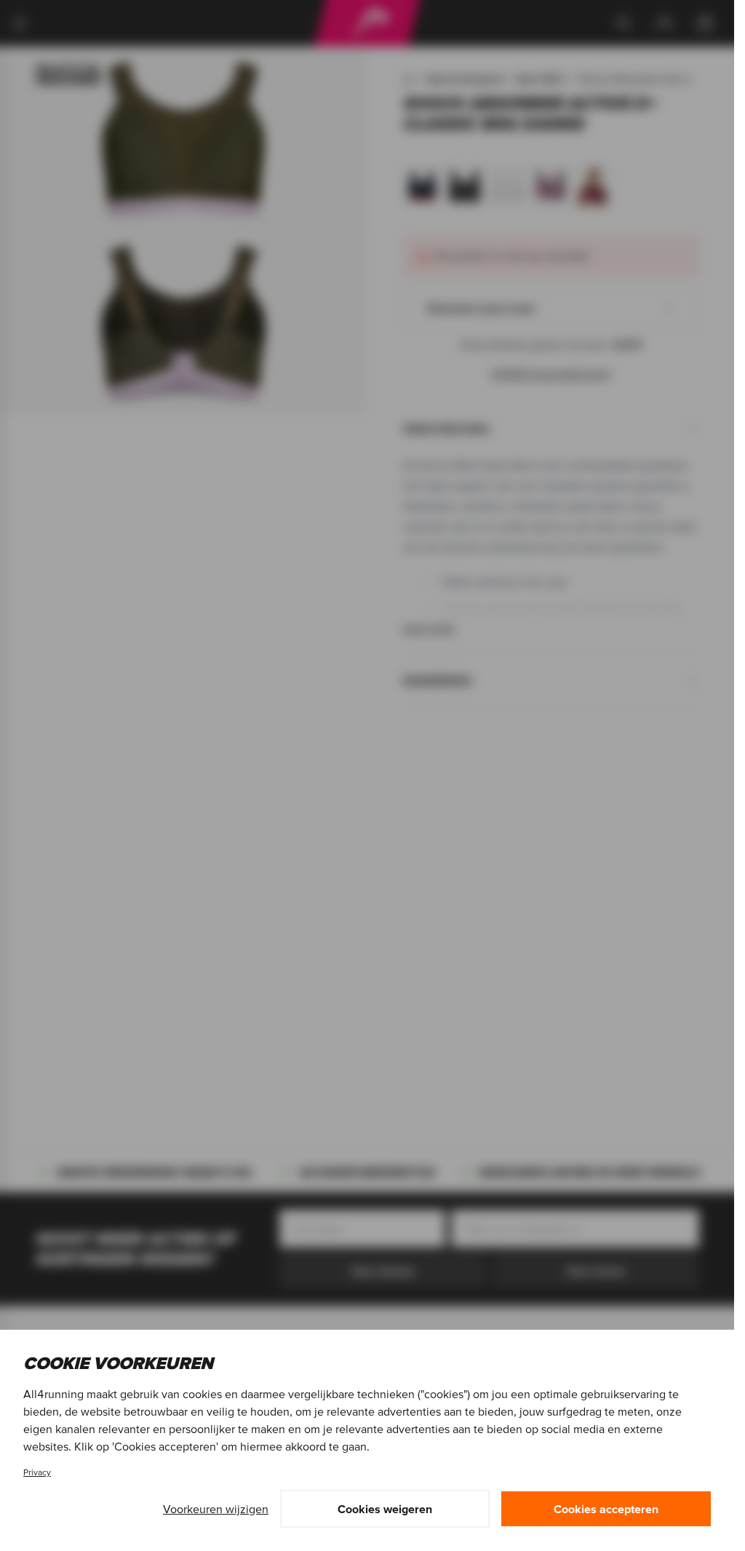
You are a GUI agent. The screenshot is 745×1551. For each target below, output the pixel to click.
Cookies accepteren (606, 1508)
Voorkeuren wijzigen (215, 1508)
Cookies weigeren (385, 1508)
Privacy (37, 1472)
